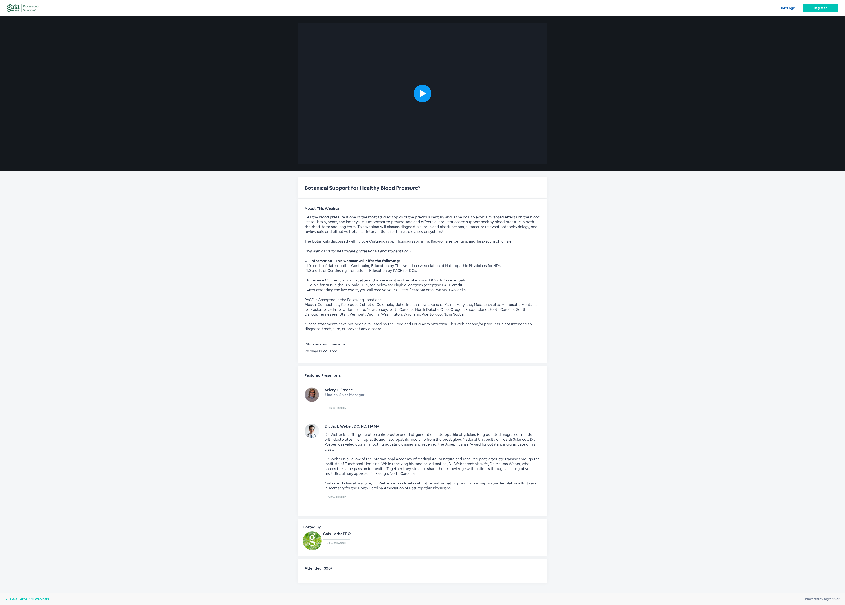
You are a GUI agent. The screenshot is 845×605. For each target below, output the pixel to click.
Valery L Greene (339, 389)
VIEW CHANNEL (337, 543)
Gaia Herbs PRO (337, 533)
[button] (422, 93)
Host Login (787, 8)
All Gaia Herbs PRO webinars (27, 599)
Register (820, 8)
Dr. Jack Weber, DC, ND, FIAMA (352, 426)
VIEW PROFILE (337, 407)
